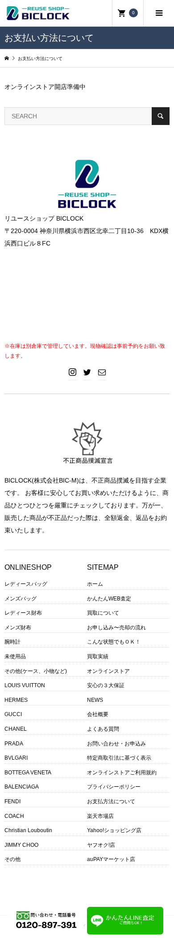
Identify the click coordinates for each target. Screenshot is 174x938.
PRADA (13, 744)
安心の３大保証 (105, 685)
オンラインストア (108, 671)
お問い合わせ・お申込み (116, 744)
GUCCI (13, 714)
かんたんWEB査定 (109, 599)
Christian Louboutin (28, 830)
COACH (14, 816)
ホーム (95, 584)
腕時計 (12, 642)
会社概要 (97, 714)
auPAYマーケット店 (111, 859)
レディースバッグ (25, 584)
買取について (103, 613)
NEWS (95, 700)
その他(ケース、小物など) (35, 671)
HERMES (16, 700)
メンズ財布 (17, 627)
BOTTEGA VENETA (27, 772)
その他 (12, 859)
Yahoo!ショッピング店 (114, 830)
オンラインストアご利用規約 (122, 772)
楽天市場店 (100, 816)
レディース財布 (23, 613)
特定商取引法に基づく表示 (119, 758)
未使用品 (15, 656)
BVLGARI (16, 758)
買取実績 (97, 656)
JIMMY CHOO (21, 845)
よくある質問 (103, 729)
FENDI (12, 801)
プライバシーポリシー (114, 787)
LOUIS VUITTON (24, 685)
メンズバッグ (20, 599)
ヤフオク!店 (101, 845)
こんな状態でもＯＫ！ (114, 642)
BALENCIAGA (21, 787)
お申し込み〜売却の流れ (116, 627)
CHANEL (15, 729)
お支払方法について (111, 801)
